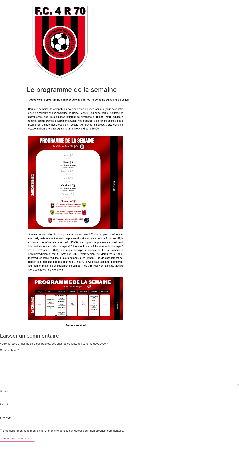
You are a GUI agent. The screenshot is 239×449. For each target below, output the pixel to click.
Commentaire (9, 350)
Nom (4, 391)
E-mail (5, 404)
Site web (5, 417)
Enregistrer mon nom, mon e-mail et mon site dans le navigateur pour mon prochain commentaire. (63, 430)
